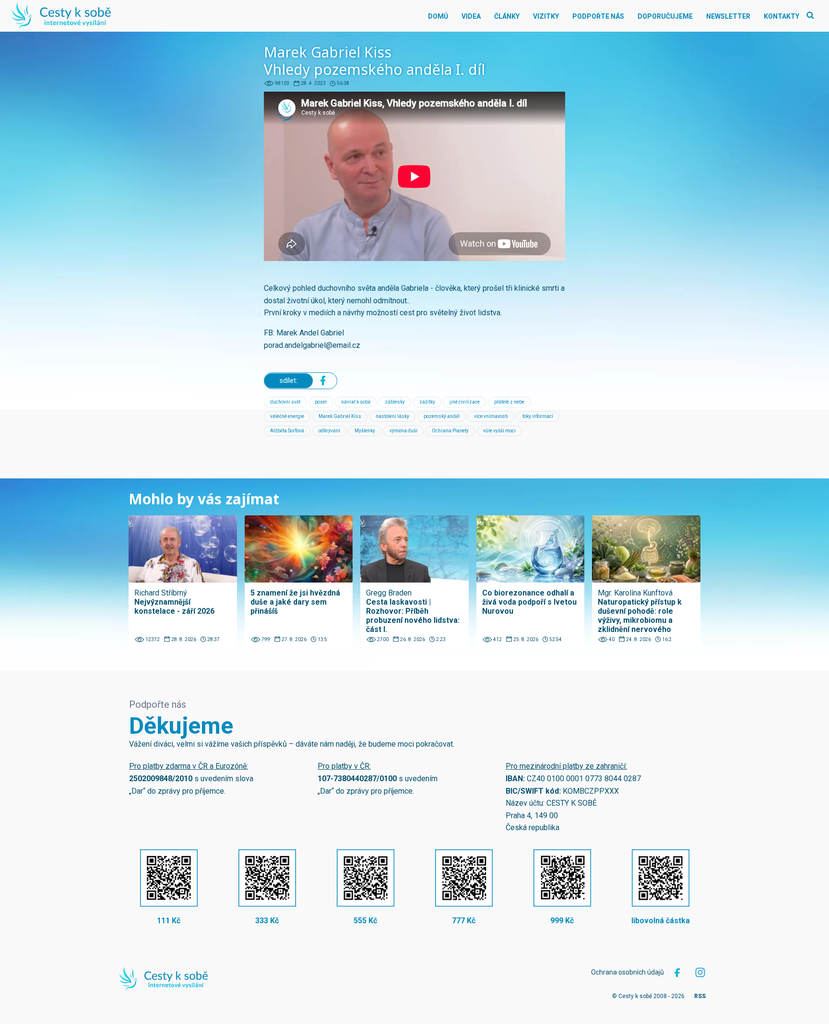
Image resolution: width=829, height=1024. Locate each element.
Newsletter (728, 16)
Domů (438, 16)
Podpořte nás (598, 16)
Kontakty (781, 16)
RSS (700, 996)
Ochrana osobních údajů (627, 972)
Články (507, 16)
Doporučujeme (665, 16)
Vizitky (546, 16)
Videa (471, 16)
